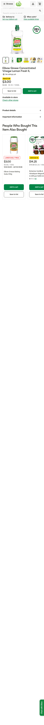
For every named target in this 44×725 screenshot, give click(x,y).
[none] (33, 4)
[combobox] (22, 11)
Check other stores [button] (10, 100)
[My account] (33, 4)
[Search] (40, 10)
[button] (5, 60)
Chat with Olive (42, 708)
